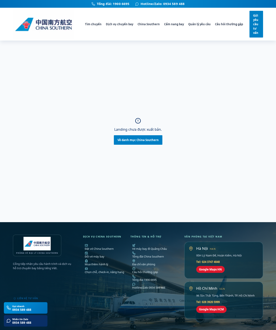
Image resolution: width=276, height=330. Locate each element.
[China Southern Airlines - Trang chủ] (45, 24)
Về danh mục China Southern (138, 140)
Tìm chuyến (93, 24)
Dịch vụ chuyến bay (119, 24)
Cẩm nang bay (174, 24)
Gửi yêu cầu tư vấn (255, 24)
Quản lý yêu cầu (199, 24)
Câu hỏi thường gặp (229, 24)
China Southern (149, 24)
